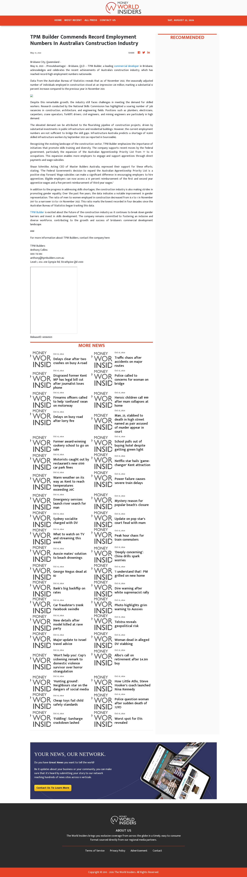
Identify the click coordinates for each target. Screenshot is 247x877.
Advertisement (139, 850)
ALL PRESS (91, 20)
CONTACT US (108, 20)
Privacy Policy (117, 850)
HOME (58, 20)
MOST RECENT (73, 20)
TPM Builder (37, 212)
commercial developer (126, 66)
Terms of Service (95, 850)
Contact (157, 850)
